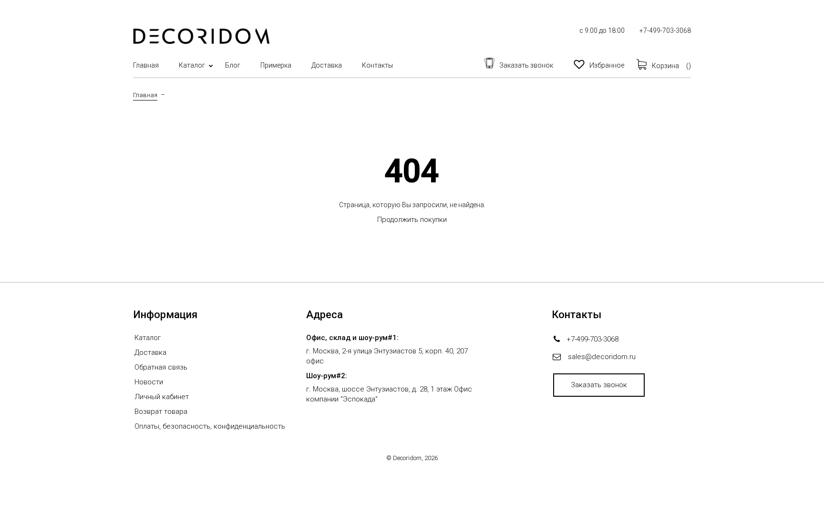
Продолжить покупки (412, 219)
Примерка (275, 65)
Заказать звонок (599, 385)
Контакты (377, 65)
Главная (146, 65)
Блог (232, 65)
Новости (148, 382)
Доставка (326, 65)
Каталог (192, 65)
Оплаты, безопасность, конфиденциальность (209, 426)
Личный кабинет (161, 396)
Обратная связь (160, 367)
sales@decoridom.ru (602, 356)
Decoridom (407, 458)
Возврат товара (160, 411)
